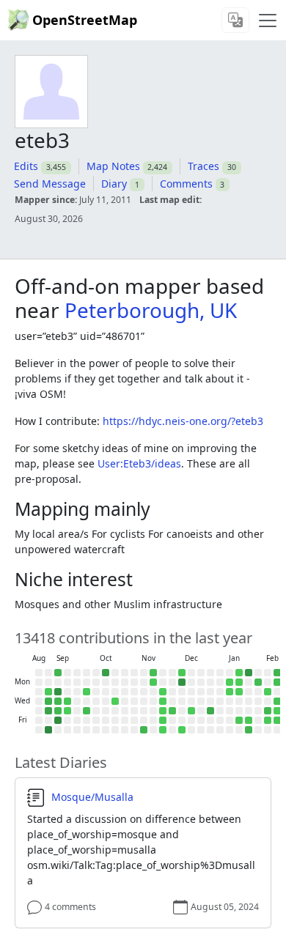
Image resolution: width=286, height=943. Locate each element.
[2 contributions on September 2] (48, 691)
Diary (114, 184)
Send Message (50, 184)
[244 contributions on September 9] (58, 691)
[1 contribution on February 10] (267, 691)
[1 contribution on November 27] (162, 710)
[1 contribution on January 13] (229, 691)
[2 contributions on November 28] (162, 720)
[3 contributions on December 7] (182, 672)
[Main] (268, 21)
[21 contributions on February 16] (277, 682)
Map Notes (113, 166)
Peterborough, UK (151, 310)
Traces (203, 166)
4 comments (70, 907)
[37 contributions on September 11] (58, 710)
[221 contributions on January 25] (248, 672)
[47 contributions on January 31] (248, 729)
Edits (26, 166)
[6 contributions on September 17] (67, 701)
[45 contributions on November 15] (143, 729)
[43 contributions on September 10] (58, 701)
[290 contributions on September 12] (58, 720)
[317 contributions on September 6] (48, 729)
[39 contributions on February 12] (267, 710)
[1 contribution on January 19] (239, 682)
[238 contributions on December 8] (182, 682)
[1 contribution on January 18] (239, 672)
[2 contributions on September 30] (86, 691)
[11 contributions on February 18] (277, 701)
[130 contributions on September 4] (48, 710)
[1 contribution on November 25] (162, 691)
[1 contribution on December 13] (182, 729)
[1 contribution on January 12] (229, 682)
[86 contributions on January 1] (210, 710)
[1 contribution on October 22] (115, 701)
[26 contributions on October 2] (86, 710)
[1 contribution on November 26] (162, 701)
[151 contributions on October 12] (105, 672)
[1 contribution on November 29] (162, 729)
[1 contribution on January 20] (239, 691)
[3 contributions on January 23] (239, 720)
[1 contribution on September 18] (67, 710)
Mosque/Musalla (92, 797)
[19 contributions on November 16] (153, 672)
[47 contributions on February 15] (277, 672)
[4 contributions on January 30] (248, 720)
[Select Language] (235, 20)
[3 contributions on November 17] (153, 682)
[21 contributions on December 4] (172, 710)
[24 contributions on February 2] (258, 682)
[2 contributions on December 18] (191, 710)
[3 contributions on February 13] (267, 720)
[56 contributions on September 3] (48, 701)
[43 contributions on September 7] (58, 672)
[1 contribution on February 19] (277, 710)
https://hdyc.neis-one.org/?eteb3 (183, 421)
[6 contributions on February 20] (277, 720)
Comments (186, 184)
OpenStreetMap (84, 20)
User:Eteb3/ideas (139, 463)
